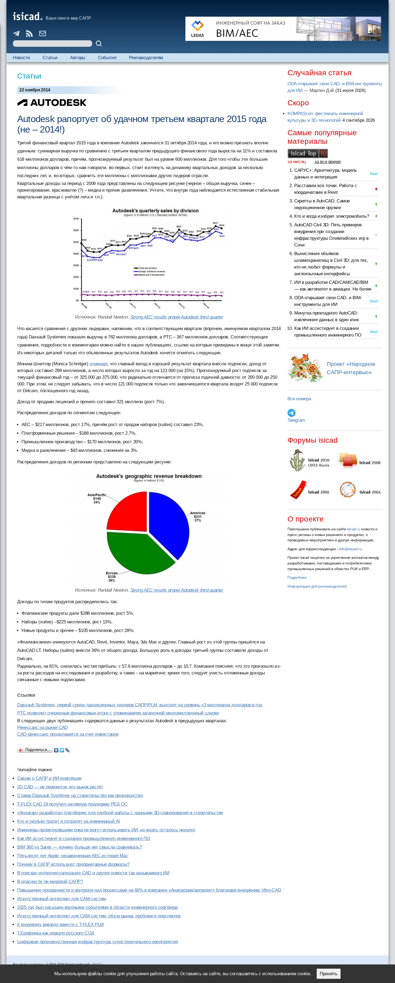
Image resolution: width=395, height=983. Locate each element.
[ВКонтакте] (56, 749)
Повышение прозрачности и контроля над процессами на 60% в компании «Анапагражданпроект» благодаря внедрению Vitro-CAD (149, 890)
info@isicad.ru (350, 549)
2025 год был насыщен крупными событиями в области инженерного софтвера (97, 907)
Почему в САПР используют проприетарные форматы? (73, 864)
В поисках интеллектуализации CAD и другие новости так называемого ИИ (93, 872)
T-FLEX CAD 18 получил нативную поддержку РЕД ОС (72, 804)
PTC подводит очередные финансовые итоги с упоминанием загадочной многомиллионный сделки (118, 713)
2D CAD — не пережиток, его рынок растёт (60, 786)
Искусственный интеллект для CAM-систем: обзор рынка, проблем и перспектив (99, 915)
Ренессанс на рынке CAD (42, 727)
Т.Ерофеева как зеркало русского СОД (55, 933)
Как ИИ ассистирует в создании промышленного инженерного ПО (83, 838)
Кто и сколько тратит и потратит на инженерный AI (68, 821)
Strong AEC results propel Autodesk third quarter (176, 317)
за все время (327, 161)
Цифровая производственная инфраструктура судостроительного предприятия (97, 941)
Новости (21, 57)
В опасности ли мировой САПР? (50, 881)
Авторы (77, 57)
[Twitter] (62, 749)
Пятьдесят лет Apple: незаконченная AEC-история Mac (72, 855)
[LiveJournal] (67, 749)
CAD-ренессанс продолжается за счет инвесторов (67, 734)
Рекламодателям (146, 57)
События (107, 57)
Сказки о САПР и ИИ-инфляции (49, 778)
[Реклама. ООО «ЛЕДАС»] (283, 29)
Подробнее (297, 577)
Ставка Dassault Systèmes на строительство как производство (80, 795)
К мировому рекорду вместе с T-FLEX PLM (60, 924)
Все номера (299, 398)
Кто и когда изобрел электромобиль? (331, 216)
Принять (328, 973)
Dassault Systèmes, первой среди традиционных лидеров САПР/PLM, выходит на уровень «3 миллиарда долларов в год (139, 704)
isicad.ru (353, 529)
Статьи (50, 57)
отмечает (98, 363)
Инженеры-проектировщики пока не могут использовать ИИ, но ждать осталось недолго (106, 829)
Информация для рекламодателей (317, 586)
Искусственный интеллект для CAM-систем (61, 898)
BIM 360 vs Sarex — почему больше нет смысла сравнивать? (79, 847)
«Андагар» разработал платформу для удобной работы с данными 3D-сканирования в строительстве (120, 812)
